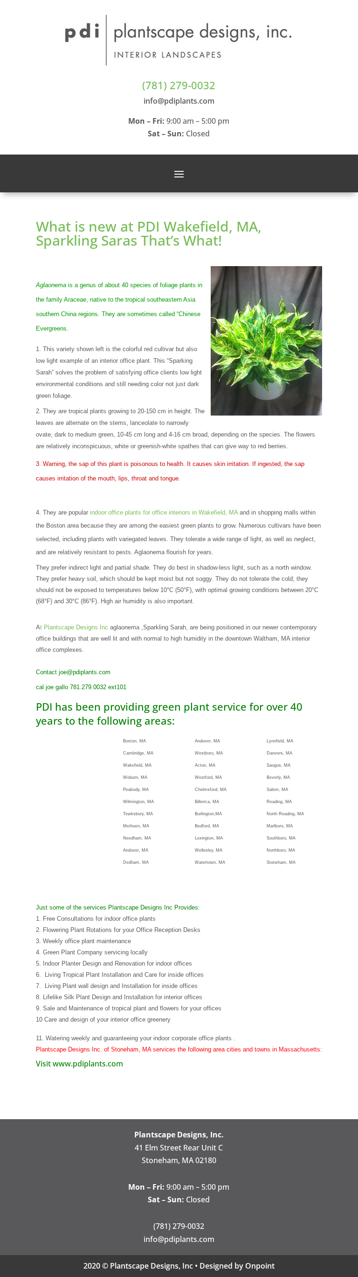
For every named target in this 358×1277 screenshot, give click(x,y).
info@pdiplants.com (179, 101)
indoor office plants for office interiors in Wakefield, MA (164, 512)
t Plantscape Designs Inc (75, 627)
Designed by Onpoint (237, 1266)
